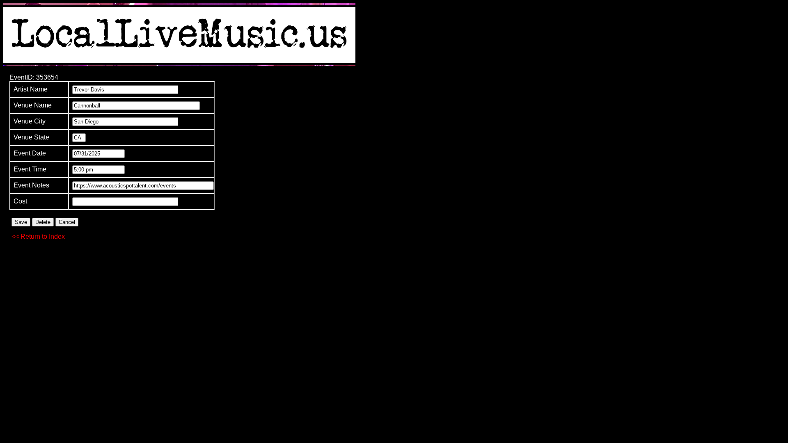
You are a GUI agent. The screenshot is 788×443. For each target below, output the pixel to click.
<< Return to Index (38, 236)
